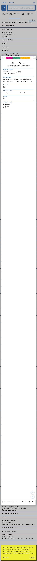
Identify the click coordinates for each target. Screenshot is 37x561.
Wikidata (6, 106)
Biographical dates (8, 69)
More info (6, 557)
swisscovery (7, 104)
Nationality (6, 84)
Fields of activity (7, 90)
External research (7, 102)
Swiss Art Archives (25, 58)
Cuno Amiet (16, 58)
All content (9, 58)
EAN (4, 108)
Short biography (7, 77)
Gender (5, 96)
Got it (32, 557)
